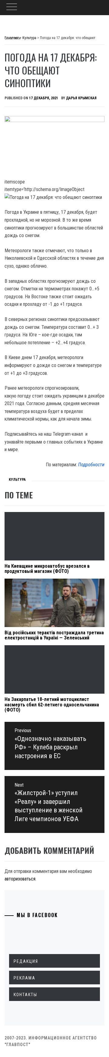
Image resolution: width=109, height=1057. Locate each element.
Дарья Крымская (81, 98)
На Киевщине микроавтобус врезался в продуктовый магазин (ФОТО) (47, 568)
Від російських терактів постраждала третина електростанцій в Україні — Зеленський (54, 635)
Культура (17, 479)
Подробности (91, 464)
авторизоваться (20, 879)
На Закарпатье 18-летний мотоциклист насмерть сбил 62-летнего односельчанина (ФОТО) (52, 704)
